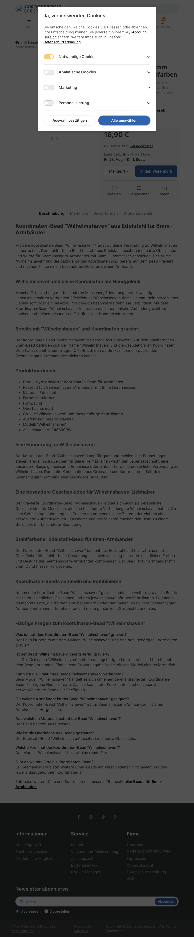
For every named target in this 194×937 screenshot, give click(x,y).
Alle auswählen (124, 120)
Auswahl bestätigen (70, 120)
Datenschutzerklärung (62, 42)
